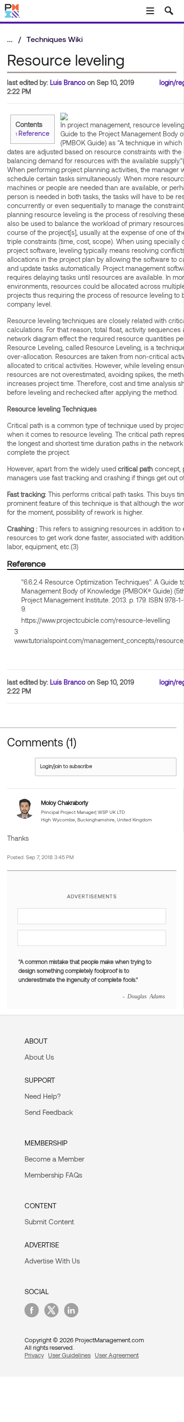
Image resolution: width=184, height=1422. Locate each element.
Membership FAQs (53, 1175)
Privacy (34, 1355)
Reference (34, 133)
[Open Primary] (150, 10)
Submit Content (49, 1221)
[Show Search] (168, 10)
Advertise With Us (52, 1260)
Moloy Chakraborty (64, 802)
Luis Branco (67, 82)
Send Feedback (49, 1112)
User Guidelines (69, 1355)
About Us (39, 1057)
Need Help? (43, 1096)
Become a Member (54, 1158)
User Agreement (117, 1355)
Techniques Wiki (54, 38)
